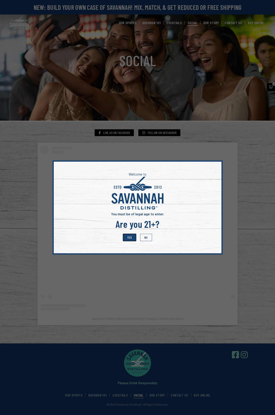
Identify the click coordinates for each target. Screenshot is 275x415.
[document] (137, 207)
